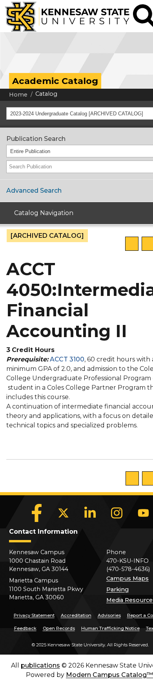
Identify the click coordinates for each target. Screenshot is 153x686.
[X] (63, 513)
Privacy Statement (34, 615)
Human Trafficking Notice (110, 628)
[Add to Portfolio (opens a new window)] (131, 244)
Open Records (59, 628)
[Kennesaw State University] (64, 16)
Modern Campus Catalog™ (109, 675)
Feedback (25, 628)
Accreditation (76, 615)
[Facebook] (37, 513)
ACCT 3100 (67, 359)
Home (18, 94)
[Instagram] (117, 513)
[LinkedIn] (90, 513)
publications (40, 665)
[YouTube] (143, 513)
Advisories (109, 615)
